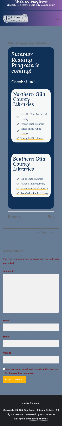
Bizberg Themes (38, 418)
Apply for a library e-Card (23, 5)
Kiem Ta (15, 216)
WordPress (46, 414)
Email (6, 336)
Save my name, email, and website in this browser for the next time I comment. (32, 371)
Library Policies (30, 403)
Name (6, 320)
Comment (8, 271)
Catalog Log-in (47, 5)
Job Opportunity (45, 232)
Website (7, 353)
